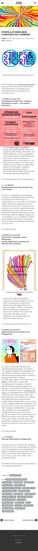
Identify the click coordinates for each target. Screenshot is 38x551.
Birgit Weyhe (29, 482)
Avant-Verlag (18, 482)
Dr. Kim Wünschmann (9, 491)
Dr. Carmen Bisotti (28, 488)
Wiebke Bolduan (8, 511)
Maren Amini (19, 502)
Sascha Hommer (8, 508)
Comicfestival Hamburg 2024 (11, 488)
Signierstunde (20, 508)
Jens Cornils (21, 499)
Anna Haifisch (7, 482)
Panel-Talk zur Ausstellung (19, 147)
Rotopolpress (28, 505)
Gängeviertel (18, 494)
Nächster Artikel (28, 520)
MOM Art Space (7, 505)
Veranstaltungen (15, 475)
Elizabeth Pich (7, 494)
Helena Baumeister (9, 499)
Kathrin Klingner (8, 502)
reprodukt (18, 505)
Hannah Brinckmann (9, 496)
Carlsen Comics (7, 485)
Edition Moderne (24, 491)
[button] (16, 543)
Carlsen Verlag (19, 485)
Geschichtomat (29, 494)
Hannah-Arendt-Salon (25, 496)
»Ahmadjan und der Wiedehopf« (16, 479)
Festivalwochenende (25, 84)
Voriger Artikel (9, 520)
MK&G (4, 382)
